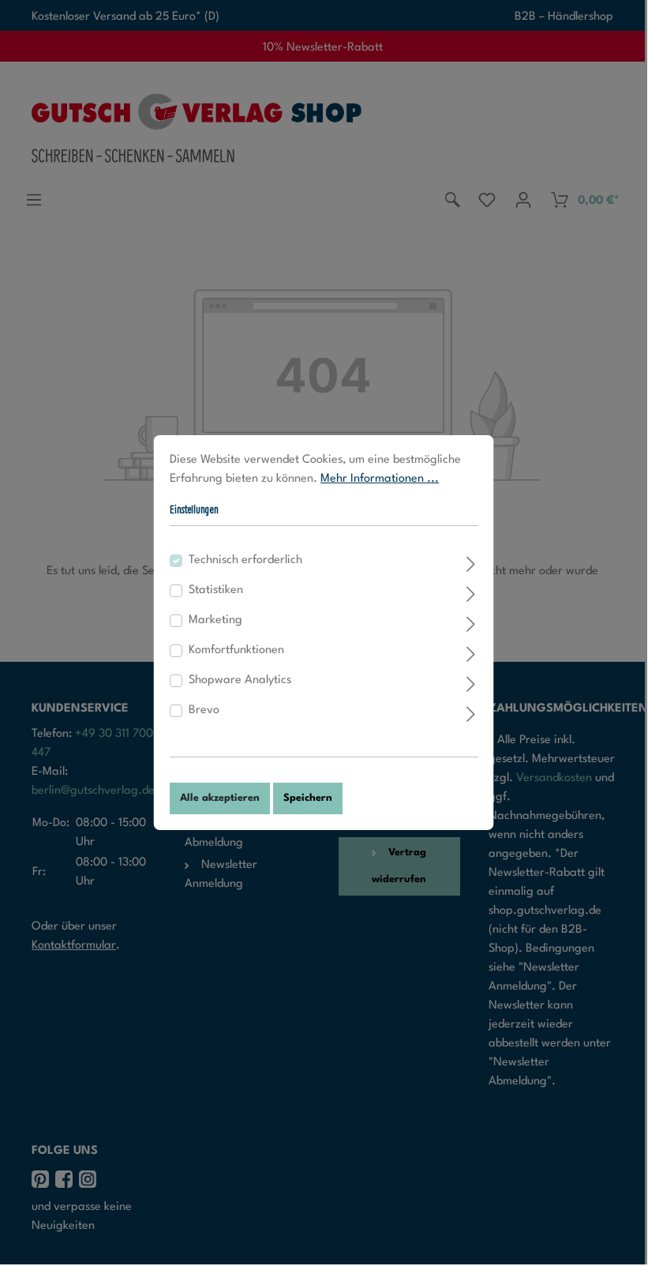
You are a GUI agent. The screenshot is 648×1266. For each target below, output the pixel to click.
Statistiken (216, 590)
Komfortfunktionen (236, 650)
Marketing (215, 620)
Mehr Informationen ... (379, 479)
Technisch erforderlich (245, 560)
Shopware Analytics (240, 680)
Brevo (204, 710)
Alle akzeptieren (220, 798)
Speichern (307, 798)
